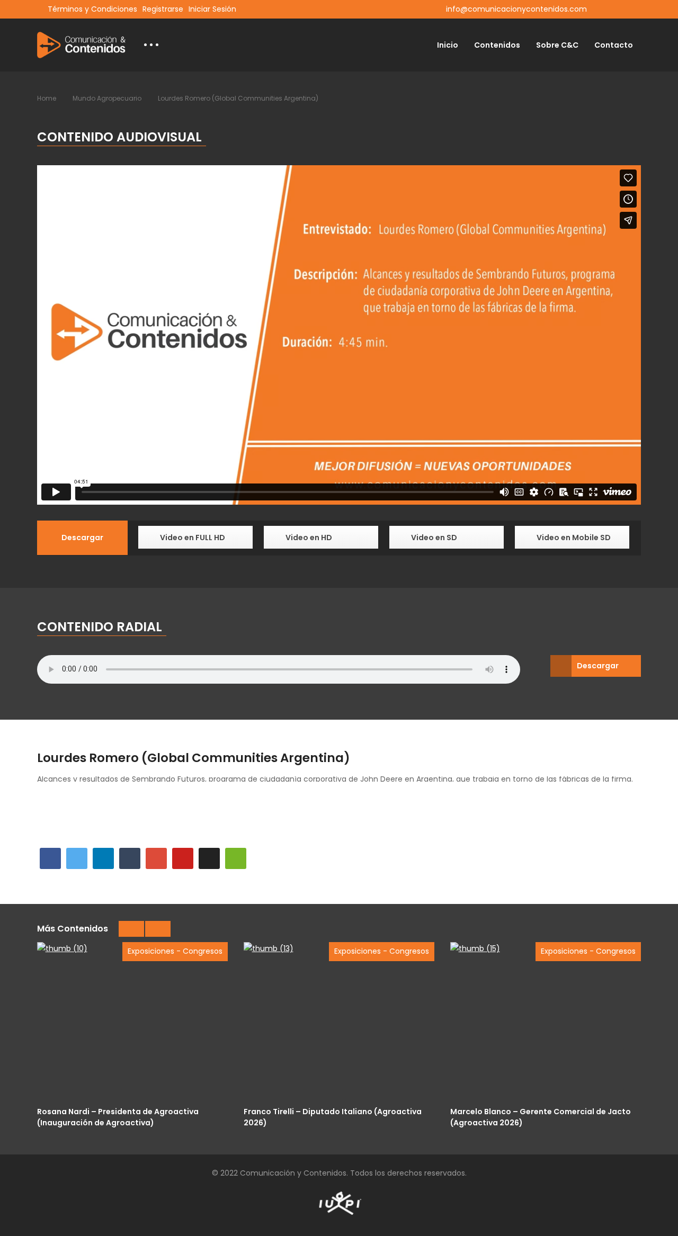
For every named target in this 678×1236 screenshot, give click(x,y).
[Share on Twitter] (76, 858)
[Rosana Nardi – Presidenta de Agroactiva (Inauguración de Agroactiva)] (132, 1021)
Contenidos (497, 45)
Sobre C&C (557, 45)
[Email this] (235, 858)
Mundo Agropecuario (107, 98)
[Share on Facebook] (50, 858)
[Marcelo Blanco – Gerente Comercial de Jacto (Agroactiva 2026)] (545, 1021)
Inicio (447, 45)
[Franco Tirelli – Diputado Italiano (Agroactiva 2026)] (339, 1021)
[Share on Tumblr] (129, 858)
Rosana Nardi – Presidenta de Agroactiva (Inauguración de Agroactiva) (118, 1116)
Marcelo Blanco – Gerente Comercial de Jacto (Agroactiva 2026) (540, 1116)
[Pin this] (182, 858)
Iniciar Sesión (212, 9)
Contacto (613, 45)
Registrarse (162, 9)
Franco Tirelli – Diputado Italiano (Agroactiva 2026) (333, 1116)
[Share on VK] (209, 858)
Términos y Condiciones (92, 9)
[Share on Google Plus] (156, 858)
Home (46, 98)
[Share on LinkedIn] (103, 858)
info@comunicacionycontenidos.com (516, 9)
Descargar (598, 665)
